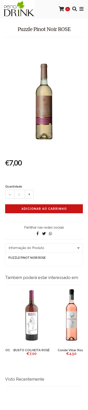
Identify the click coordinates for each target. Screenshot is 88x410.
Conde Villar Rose (64, 350)
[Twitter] (44, 233)
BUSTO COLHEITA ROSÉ (24, 350)
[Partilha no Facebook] (37, 233)
